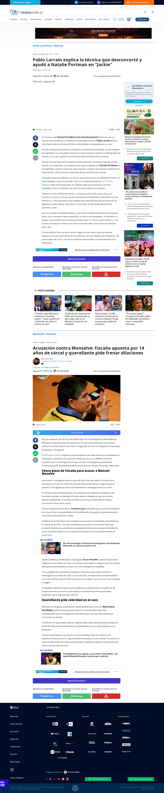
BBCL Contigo (104, 19)
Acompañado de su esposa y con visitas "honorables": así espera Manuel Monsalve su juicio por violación (90, 655)
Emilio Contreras (43, 70)
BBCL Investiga (90, 19)
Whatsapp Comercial (99, 779)
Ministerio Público (52, 455)
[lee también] (51, 548)
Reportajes (15, 761)
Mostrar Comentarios (76, 259)
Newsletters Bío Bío (86, 2)
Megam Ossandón (51, 367)
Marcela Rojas (47, 359)
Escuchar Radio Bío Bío (140, 2)
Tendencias (69, 19)
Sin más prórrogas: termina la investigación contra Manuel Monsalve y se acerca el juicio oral (91, 544)
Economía (48, 19)
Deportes (58, 19)
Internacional (36, 19)
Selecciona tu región (22, 2)
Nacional (23, 19)
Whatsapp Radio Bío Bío (142, 779)
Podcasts (13, 19)
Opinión (79, 19)
